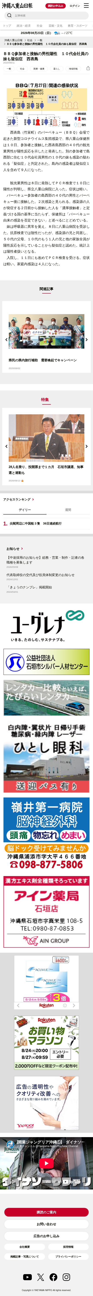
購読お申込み (55, 5)
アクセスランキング (16, 499)
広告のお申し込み (46, 1236)
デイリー (25, 510)
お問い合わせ (46, 1224)
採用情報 (68, 1246)
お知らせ (12, 548)
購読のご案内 (46, 1212)
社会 (39, 25)
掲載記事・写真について (24, 1256)
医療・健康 (39, 69)
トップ (7, 25)
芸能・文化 (56, 25)
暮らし (56, 69)
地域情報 (73, 69)
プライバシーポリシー (68, 1256)
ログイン (75, 5)
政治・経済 (23, 25)
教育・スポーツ (77, 25)
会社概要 (24, 1246)
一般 (39, 40)
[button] (6, 339)
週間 (68, 510)
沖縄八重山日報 (13, 40)
